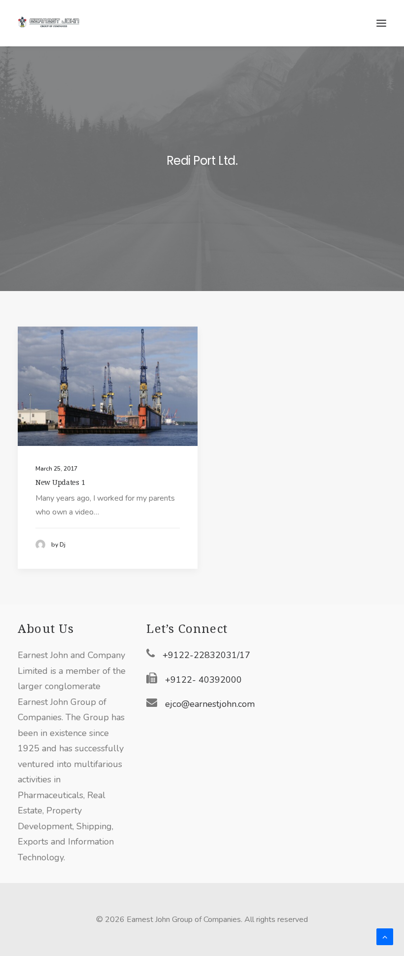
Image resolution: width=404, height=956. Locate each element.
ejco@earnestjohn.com (210, 704)
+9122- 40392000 (203, 680)
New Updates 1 (60, 482)
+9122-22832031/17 (206, 655)
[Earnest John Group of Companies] (55, 23)
